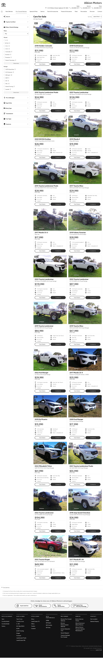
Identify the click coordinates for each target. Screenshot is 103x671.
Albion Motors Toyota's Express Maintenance (80, 628)
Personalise (84, 11)
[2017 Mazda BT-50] (85, 546)
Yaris (3, 619)
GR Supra (48, 623)
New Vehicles (9, 11)
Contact (100, 11)
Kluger (18, 633)
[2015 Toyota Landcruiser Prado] (50, 173)
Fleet (76, 11)
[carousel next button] (65, 32)
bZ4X (17, 628)
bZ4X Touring (20, 631)
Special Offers (34, 11)
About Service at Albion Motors (80, 624)
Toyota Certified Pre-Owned (65, 636)
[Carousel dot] (41, 41)
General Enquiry (94, 621)
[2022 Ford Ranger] (50, 359)
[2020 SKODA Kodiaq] (50, 126)
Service (42, 11)
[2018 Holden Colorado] (50, 32)
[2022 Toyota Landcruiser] (50, 266)
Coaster (33, 628)
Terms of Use (85, 646)
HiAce (32, 624)
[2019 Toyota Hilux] (85, 313)
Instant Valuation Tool (65, 629)
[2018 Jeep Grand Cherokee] (85, 500)
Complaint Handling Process (95, 646)
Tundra (33, 626)
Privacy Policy (78, 646)
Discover (92, 11)
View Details (42, 64)
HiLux (32, 619)
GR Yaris (48, 627)
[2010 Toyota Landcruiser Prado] (50, 79)
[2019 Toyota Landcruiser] (50, 313)
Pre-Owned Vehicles (21, 11)
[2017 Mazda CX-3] (50, 219)
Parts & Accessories (52, 11)
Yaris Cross (19, 619)
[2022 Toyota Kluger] (50, 546)
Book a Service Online (79, 620)
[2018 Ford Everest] (85, 32)
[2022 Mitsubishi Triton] (50, 453)
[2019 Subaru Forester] (85, 219)
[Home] (2, 11)
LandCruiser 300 (20, 640)
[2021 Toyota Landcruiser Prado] (85, 453)
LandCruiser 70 (35, 621)
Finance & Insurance (66, 11)
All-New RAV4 (20, 626)
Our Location (93, 619)
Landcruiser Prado (21, 638)
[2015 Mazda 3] (85, 126)
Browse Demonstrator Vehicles (65, 624)
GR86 (47, 620)
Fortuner (18, 635)
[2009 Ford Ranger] (85, 406)
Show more (16, 63)
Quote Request (65, 633)
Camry (3, 626)
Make (5, 31)
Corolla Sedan (5, 624)
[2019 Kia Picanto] (50, 406)
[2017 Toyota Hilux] (85, 173)
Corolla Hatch (5, 621)
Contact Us (58, 64)
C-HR (17, 624)
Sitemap (73, 646)
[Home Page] (3, 5)
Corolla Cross (20, 621)
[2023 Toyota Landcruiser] (85, 79)
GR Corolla (49, 625)
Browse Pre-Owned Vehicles (66, 620)
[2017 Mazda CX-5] (85, 359)
